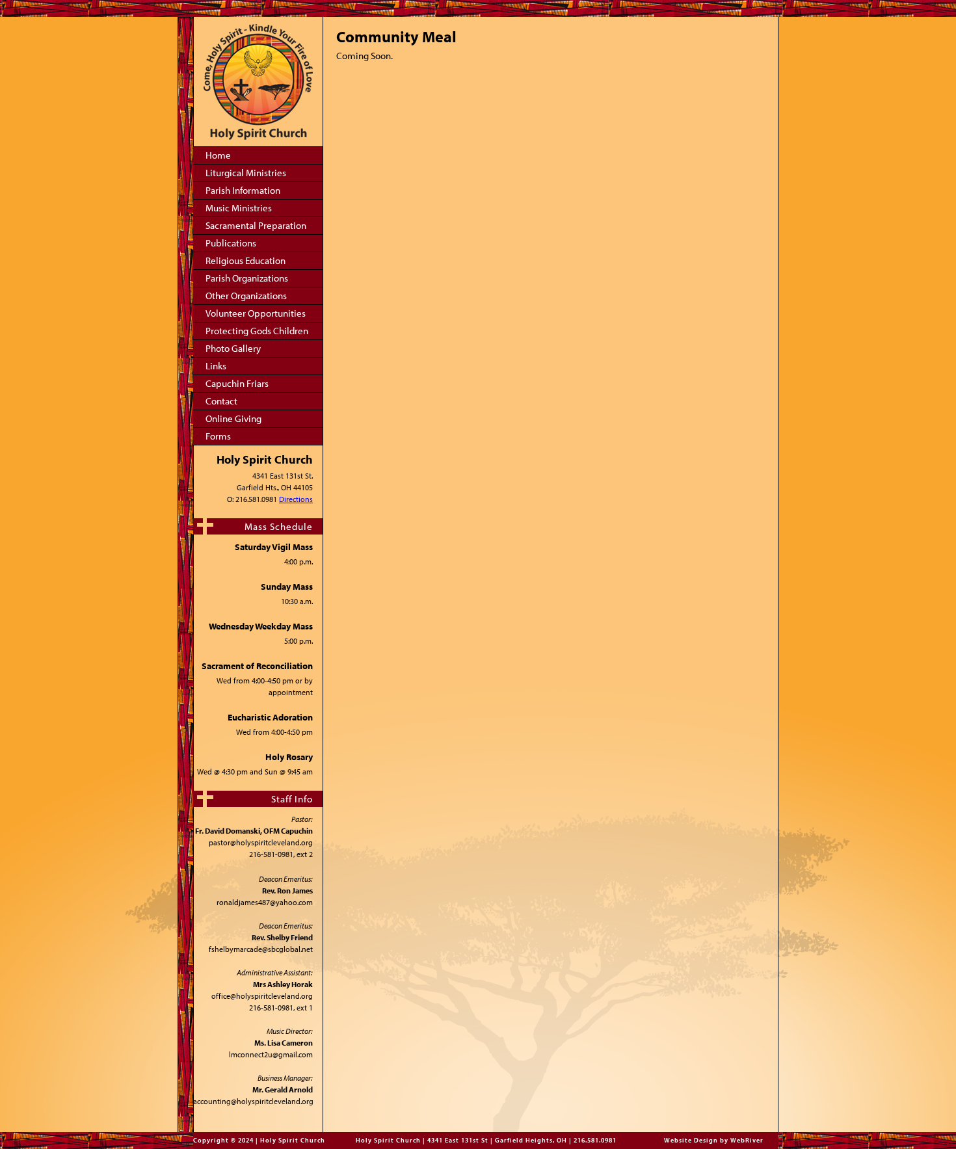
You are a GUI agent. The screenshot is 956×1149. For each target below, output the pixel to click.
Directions (296, 499)
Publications (231, 243)
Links (216, 366)
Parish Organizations (247, 278)
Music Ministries (239, 208)
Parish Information (243, 190)
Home (218, 155)
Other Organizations (246, 295)
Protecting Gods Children (257, 330)
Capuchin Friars (237, 383)
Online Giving (233, 418)
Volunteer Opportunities (256, 313)
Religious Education (245, 260)
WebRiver (746, 1140)
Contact (221, 401)
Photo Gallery (233, 348)
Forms (218, 436)
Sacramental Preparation (256, 225)
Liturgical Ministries (246, 172)
